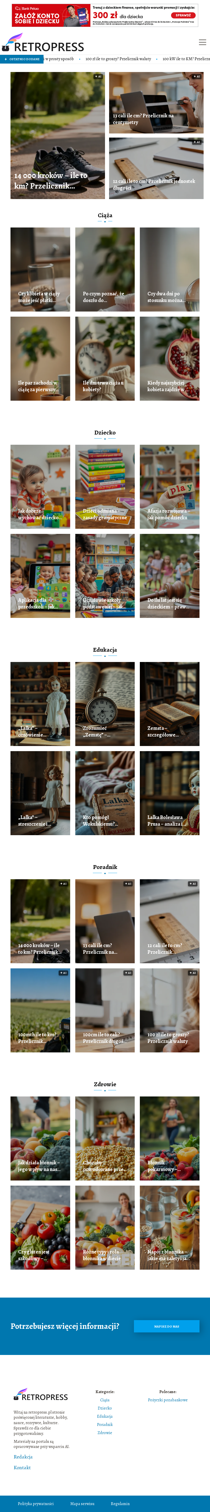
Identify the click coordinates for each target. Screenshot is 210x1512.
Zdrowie (105, 1084)
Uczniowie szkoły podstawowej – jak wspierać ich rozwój (105, 603)
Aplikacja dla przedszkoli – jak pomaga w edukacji (39, 603)
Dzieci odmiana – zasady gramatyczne (105, 514)
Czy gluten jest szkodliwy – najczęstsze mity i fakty (37, 1255)
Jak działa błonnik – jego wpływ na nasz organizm (39, 1166)
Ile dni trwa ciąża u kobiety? (103, 386)
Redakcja (23, 1457)
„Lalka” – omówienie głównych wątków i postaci (39, 731)
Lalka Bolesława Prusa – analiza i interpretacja (165, 820)
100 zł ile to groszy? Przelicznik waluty (55, 59)
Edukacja (105, 650)
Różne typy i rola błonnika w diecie (102, 1255)
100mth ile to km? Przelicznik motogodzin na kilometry (37, 1038)
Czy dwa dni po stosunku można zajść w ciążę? (165, 297)
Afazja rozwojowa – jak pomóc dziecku (169, 514)
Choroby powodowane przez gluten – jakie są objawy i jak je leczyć (105, 1166)
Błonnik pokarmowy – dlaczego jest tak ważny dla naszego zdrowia (168, 1166)
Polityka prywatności (36, 1504)
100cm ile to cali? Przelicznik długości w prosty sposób (105, 1038)
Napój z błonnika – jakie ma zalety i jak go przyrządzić (168, 1255)
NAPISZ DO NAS (166, 1326)
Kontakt (22, 1467)
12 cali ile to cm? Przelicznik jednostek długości (154, 184)
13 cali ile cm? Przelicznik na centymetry (143, 119)
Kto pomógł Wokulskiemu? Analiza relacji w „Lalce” (101, 820)
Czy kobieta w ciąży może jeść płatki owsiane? (39, 297)
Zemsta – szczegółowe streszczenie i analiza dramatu (165, 731)
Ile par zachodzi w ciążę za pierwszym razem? (39, 386)
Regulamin (120, 1504)
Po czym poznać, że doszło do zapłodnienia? (103, 297)
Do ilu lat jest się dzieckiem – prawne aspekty (169, 603)
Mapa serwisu (82, 1504)
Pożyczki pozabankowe (168, 1400)
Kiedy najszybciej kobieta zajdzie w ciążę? (166, 386)
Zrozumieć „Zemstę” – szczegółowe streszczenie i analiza (97, 731)
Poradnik (105, 867)
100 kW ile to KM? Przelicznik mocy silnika (136, 59)
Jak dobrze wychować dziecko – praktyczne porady (40, 514)
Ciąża (105, 215)
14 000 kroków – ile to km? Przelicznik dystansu (50, 180)
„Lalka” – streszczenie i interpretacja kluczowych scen (36, 820)
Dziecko (105, 432)
